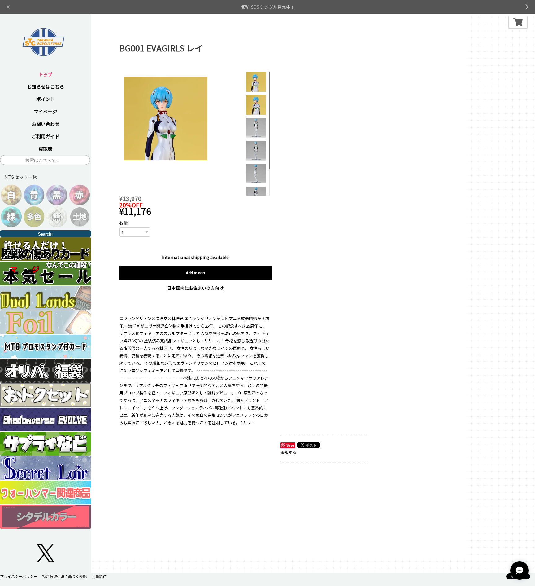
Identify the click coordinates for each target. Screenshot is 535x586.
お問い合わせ (45, 124)
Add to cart (195, 272)
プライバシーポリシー (18, 576)
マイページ (45, 111)
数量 (123, 223)
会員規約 (99, 576)
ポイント (45, 99)
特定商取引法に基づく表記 (64, 576)
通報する (288, 452)
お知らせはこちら (45, 86)
